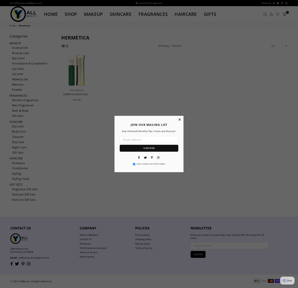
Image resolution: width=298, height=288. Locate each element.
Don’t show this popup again (151, 164)
